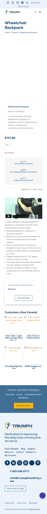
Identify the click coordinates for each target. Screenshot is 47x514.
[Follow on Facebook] (7, 462)
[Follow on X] (19, 462)
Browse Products (23, 405)
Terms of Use (21, 503)
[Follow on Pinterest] (38, 462)
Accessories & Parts (33, 395)
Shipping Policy (26, 189)
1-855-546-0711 (19, 471)
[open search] (35, 11)
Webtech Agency (34, 509)
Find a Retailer (23, 298)
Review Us (35, 3)
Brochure (12, 289)
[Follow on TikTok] (31, 462)
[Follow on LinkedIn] (13, 462)
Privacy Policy (9, 503)
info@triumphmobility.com (26, 479)
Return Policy (37, 189)
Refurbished (23, 398)
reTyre (19, 395)
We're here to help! (15, 488)
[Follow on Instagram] (25, 462)
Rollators (9, 395)
